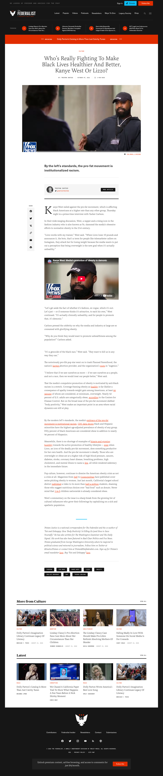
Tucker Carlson (80, 574)
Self (76, 477)
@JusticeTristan (63, 191)
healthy (94, 386)
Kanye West (75, 569)
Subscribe (146, 3)
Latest (21, 655)
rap (67, 574)
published (56, 484)
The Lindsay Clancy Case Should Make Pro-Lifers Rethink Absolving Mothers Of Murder (98, 638)
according (93, 397)
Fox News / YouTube (134, 154)
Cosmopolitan (87, 477)
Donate (132, 3)
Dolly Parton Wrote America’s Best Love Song (97, 688)
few (86, 463)
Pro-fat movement (53, 574)
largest (56, 365)
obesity (99, 569)
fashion (49, 569)
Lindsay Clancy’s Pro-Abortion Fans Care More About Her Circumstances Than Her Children (64, 638)
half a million (92, 484)
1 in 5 (57, 491)
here (61, 552)
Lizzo (88, 569)
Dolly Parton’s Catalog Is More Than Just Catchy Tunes (31, 688)
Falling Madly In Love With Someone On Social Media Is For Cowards (130, 636)
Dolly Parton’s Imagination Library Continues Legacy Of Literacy (30, 636)
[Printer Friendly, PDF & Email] (30, 247)
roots (102, 365)
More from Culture (31, 601)
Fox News (62, 569)
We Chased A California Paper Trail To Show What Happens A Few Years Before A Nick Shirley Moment (64, 691)
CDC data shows (86, 424)
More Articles (108, 190)
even (106, 445)
